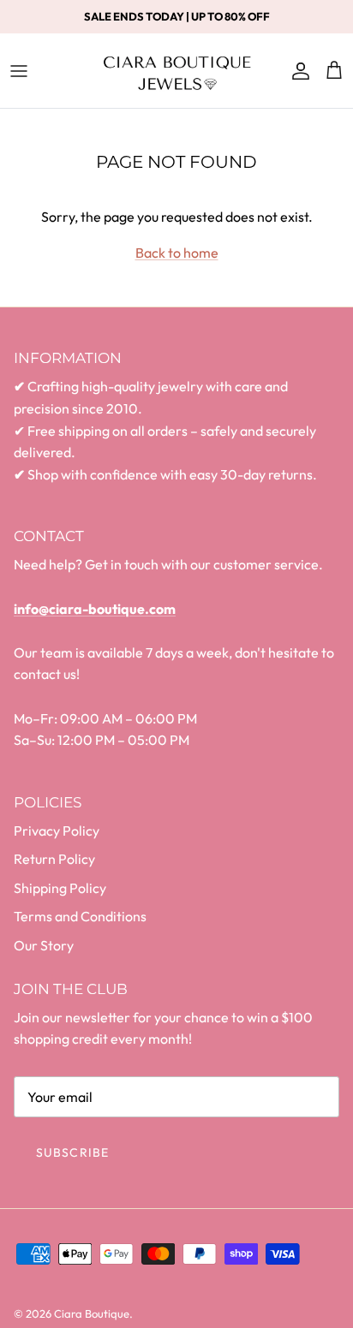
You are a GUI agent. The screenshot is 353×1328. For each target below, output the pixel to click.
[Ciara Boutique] (177, 70)
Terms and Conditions (80, 916)
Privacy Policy (56, 830)
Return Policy (54, 858)
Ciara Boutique (91, 1313)
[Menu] (19, 71)
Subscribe (72, 1152)
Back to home (176, 252)
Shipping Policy (60, 887)
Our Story (44, 945)
